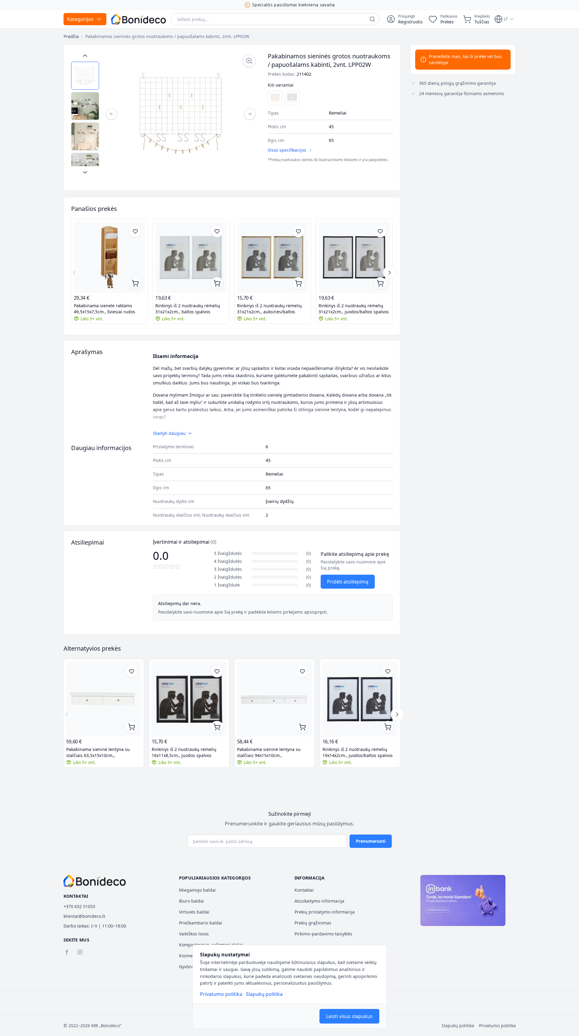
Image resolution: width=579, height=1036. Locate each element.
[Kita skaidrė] (389, 272)
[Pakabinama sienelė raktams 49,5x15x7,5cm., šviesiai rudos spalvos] (109, 257)
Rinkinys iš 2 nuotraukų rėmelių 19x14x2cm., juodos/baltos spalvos (357, 752)
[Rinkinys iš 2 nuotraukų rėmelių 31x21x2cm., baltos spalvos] (191, 257)
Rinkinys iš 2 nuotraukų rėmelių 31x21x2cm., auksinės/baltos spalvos (269, 309)
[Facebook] (66, 952)
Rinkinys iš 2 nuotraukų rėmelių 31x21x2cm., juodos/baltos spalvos (354, 309)
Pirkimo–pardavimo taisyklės (323, 934)
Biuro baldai (191, 901)
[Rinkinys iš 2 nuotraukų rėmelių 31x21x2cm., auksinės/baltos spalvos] (272, 257)
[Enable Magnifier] (249, 60)
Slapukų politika (264, 994)
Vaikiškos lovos (194, 934)
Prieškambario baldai (200, 923)
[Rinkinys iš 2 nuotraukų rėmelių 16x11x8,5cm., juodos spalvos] (189, 699)
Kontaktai (304, 890)
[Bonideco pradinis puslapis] (95, 881)
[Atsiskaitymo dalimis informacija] (462, 900)
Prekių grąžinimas (313, 923)
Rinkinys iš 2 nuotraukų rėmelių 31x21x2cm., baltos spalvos (187, 309)
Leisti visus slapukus (349, 1016)
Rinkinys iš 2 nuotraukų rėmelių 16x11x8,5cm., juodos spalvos (184, 752)
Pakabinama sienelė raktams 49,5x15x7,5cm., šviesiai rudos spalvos (104, 309)
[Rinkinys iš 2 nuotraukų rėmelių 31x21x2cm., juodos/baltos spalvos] (354, 257)
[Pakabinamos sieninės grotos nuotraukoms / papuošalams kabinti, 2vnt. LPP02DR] (275, 98)
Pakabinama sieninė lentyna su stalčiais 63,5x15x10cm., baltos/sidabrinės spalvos (98, 752)
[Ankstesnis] (111, 114)
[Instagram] (79, 952)
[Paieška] (372, 19)
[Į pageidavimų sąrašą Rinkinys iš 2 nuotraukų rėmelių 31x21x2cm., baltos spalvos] (217, 231)
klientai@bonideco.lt (84, 916)
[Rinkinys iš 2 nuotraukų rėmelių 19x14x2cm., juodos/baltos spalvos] (360, 699)
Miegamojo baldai (197, 890)
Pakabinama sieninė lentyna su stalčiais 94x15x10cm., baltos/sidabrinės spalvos (269, 752)
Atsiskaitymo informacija (319, 901)
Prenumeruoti (370, 841)
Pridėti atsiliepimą (347, 581)
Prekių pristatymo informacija (325, 912)
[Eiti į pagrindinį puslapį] (138, 19)
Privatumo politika (221, 994)
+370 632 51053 (79, 906)
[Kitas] (250, 114)
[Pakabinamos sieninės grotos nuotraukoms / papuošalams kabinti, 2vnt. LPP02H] (292, 98)
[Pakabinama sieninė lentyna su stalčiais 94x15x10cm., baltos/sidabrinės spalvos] (274, 699)
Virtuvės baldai (194, 912)
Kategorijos (80, 19)
